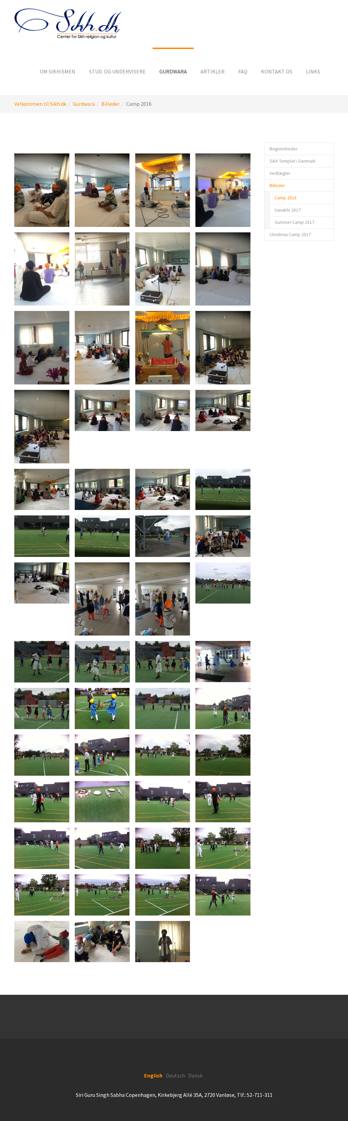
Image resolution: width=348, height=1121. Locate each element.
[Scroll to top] (326, 1099)
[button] (57, 71)
